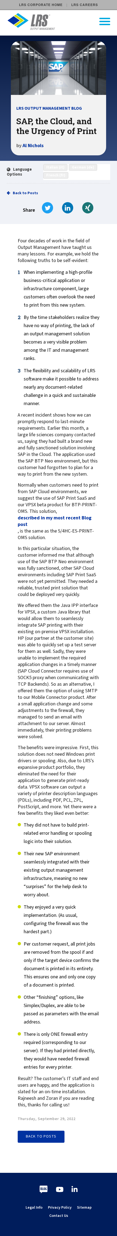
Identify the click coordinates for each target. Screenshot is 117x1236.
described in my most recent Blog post (54, 521)
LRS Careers (84, 4)
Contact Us (58, 1215)
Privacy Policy (60, 1207)
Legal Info (34, 1207)
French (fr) (55, 175)
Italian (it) (55, 167)
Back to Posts (25, 193)
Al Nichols (33, 145)
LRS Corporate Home (41, 4)
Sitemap (84, 1207)
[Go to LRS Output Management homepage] (62, 21)
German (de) (83, 167)
